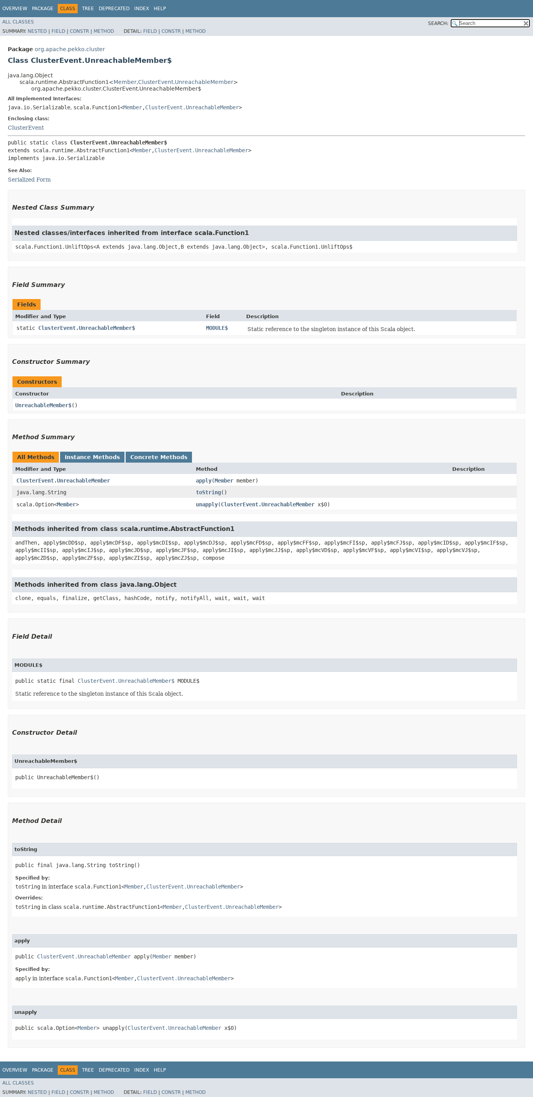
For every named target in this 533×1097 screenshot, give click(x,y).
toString (208, 492)
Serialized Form (29, 179)
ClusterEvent (26, 128)
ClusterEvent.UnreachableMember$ (86, 328)
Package (42, 8)
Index (141, 8)
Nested (37, 31)
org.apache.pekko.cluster (70, 49)
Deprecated (114, 8)
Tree (88, 8)
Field (58, 31)
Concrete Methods (158, 457)
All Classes (18, 22)
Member (125, 82)
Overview (14, 8)
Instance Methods (92, 457)
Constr (79, 31)
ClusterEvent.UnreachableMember (185, 82)
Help (160, 8)
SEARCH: (438, 23)
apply (203, 480)
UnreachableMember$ (43, 405)
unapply (207, 504)
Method (104, 31)
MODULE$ (217, 328)
